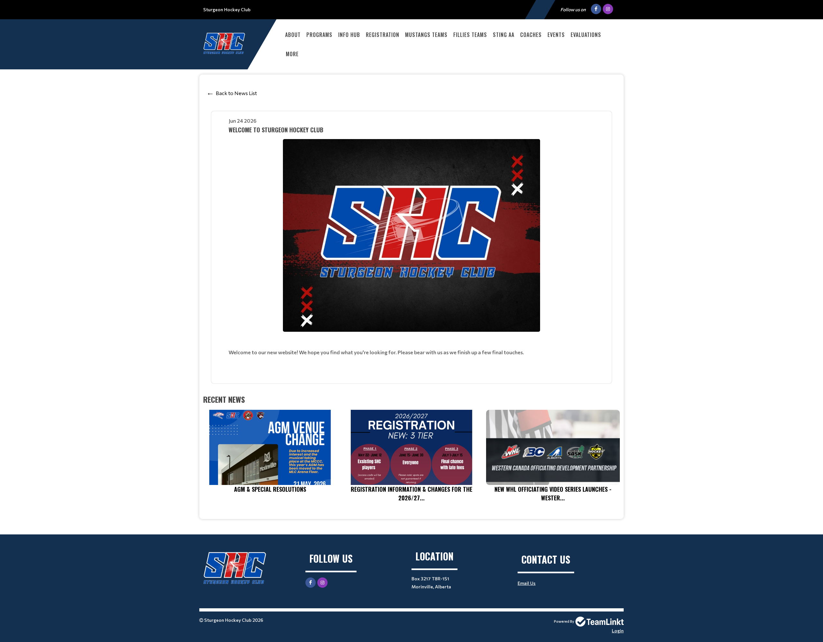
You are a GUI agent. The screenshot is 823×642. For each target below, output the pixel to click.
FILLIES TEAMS (470, 35)
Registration (382, 35)
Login (618, 630)
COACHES (531, 35)
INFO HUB (349, 35)
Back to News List (236, 93)
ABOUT (293, 35)
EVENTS (556, 35)
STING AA (503, 35)
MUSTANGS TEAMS (426, 35)
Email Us (527, 583)
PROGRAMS (319, 35)
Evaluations (586, 35)
